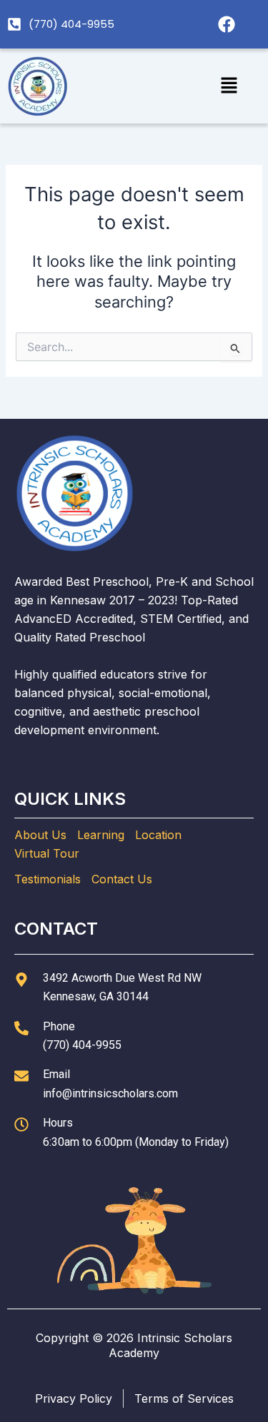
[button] (229, 86)
